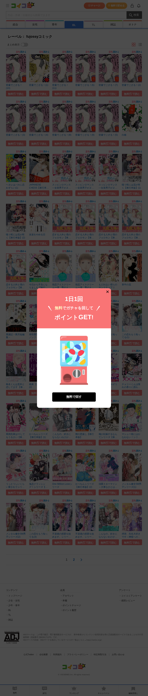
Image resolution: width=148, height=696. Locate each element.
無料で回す (74, 397)
